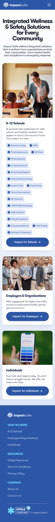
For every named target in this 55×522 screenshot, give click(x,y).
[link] (27, 242)
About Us (13, 489)
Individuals (14, 444)
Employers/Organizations (23, 438)
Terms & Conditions (19, 466)
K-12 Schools (15, 431)
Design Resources (18, 460)
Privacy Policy (16, 473)
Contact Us (14, 495)
